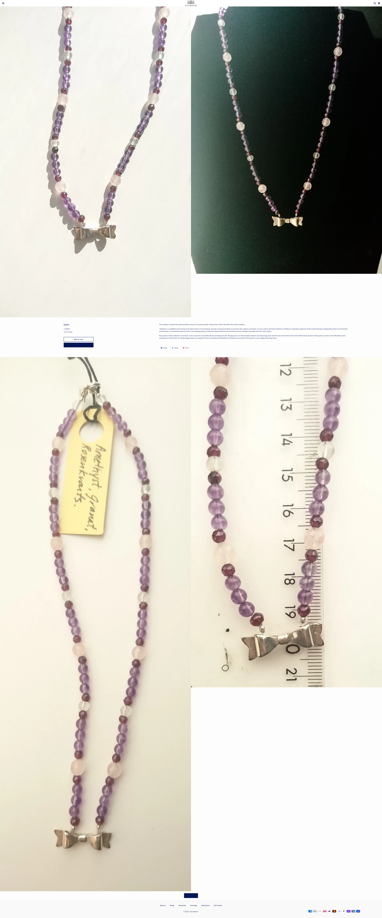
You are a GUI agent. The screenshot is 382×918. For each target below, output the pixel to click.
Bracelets (182, 905)
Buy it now (78, 345)
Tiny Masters (194, 912)
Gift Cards (218, 905)
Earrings (194, 905)
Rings (172, 905)
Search (163, 905)
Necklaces (206, 905)
